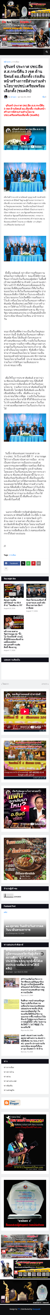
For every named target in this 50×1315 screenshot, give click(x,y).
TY (19, 1309)
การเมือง (15, 62)
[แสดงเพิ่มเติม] (6, 568)
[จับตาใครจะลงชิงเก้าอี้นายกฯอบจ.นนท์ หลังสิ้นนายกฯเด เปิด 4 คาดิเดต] (36, 591)
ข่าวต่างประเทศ (10, 1081)
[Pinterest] (33, 563)
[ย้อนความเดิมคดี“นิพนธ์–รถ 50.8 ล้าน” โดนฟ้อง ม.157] (14, 591)
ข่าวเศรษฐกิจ (9, 1090)
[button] (46, 52)
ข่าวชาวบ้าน (9, 1072)
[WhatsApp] (28, 563)
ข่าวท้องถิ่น (8, 1086)
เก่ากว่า (44, 684)
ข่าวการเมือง (9, 1067)
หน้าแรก (7, 62)
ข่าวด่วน (7, 1077)
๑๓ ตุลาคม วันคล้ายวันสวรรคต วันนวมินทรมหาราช (24, 928)
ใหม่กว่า (6, 684)
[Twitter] (23, 563)
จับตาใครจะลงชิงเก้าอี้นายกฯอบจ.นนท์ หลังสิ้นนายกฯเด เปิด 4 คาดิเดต (36, 604)
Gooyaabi (36, 1309)
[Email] (38, 563)
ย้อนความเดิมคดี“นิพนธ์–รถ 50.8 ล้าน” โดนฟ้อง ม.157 (13, 603)
